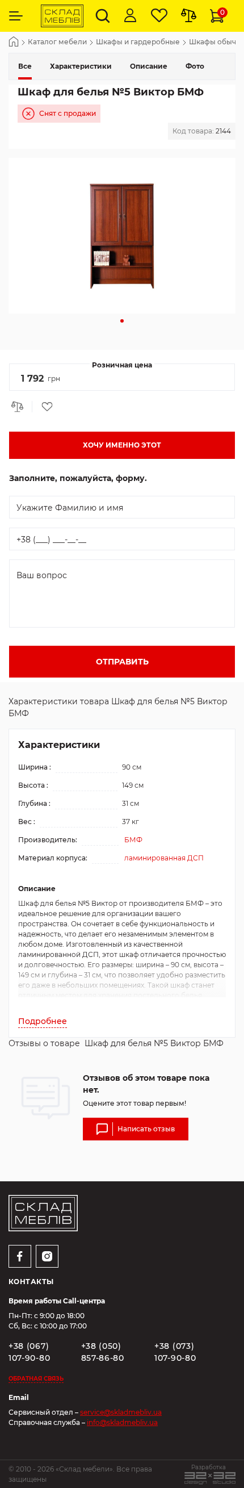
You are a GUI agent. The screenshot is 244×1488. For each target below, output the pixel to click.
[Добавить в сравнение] (20, 406)
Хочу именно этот (122, 445)
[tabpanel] (122, 236)
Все (25, 66)
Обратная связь (36, 1378)
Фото (195, 66)
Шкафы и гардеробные (138, 42)
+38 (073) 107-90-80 (175, 1352)
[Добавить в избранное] (43, 406)
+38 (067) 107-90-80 (29, 1352)
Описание (148, 66)
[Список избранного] (159, 16)
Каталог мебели (57, 42)
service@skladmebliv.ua (121, 1412)
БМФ (133, 839)
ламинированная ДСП (164, 858)
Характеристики (81, 66)
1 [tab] (122, 321)
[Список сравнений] (188, 16)
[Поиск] (102, 16)
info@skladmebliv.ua (122, 1422)
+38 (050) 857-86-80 (102, 1352)
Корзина (222, 12)
